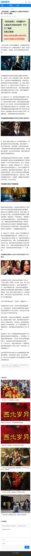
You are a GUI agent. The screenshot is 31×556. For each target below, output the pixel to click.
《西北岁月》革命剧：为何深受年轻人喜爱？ (13, 445)
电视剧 (10, 5)
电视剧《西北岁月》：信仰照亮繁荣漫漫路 (12, 422)
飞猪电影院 (5, 2)
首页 (8, 8)
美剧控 (17, 553)
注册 (29, 2)
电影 (2, 5)
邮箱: (3, 543)
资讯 (18, 5)
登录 (26, 2)
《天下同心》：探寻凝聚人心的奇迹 (10, 400)
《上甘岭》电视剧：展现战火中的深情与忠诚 (13, 492)
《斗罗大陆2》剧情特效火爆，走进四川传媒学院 (13, 514)
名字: (3, 539)
